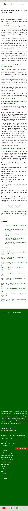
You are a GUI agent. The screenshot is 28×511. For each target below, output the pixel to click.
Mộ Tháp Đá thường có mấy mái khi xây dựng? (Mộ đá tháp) (16, 230)
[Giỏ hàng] (26, 4)
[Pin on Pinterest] (17, 206)
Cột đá (3, 471)
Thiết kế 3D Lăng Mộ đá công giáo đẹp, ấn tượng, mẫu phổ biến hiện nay (14, 239)
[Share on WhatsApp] (8, 206)
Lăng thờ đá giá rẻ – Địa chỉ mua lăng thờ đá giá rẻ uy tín (7, 213)
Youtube (3, 509)
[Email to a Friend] (15, 206)
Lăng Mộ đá (5, 464)
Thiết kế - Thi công (6, 462)
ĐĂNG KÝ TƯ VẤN (21, 448)
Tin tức (2, 8)
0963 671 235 (17, 509)
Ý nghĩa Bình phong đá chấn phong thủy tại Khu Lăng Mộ (16, 234)
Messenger (24, 509)
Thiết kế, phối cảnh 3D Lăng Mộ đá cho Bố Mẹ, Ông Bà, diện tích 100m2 (16, 243)
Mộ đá (3, 466)
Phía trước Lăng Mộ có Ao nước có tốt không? (15, 225)
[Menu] (2, 4)
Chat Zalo (10, 509)
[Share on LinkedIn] (20, 206)
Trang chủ (4, 450)
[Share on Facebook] (10, 206)
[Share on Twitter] (13, 206)
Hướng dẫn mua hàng (7, 455)
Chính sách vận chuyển (7, 459)
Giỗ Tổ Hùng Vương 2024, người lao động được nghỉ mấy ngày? (21, 213)
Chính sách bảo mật (7, 457)
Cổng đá (7, 469)
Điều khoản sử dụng (7, 453)
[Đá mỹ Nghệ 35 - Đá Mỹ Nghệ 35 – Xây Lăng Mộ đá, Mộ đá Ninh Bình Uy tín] (14, 4)
